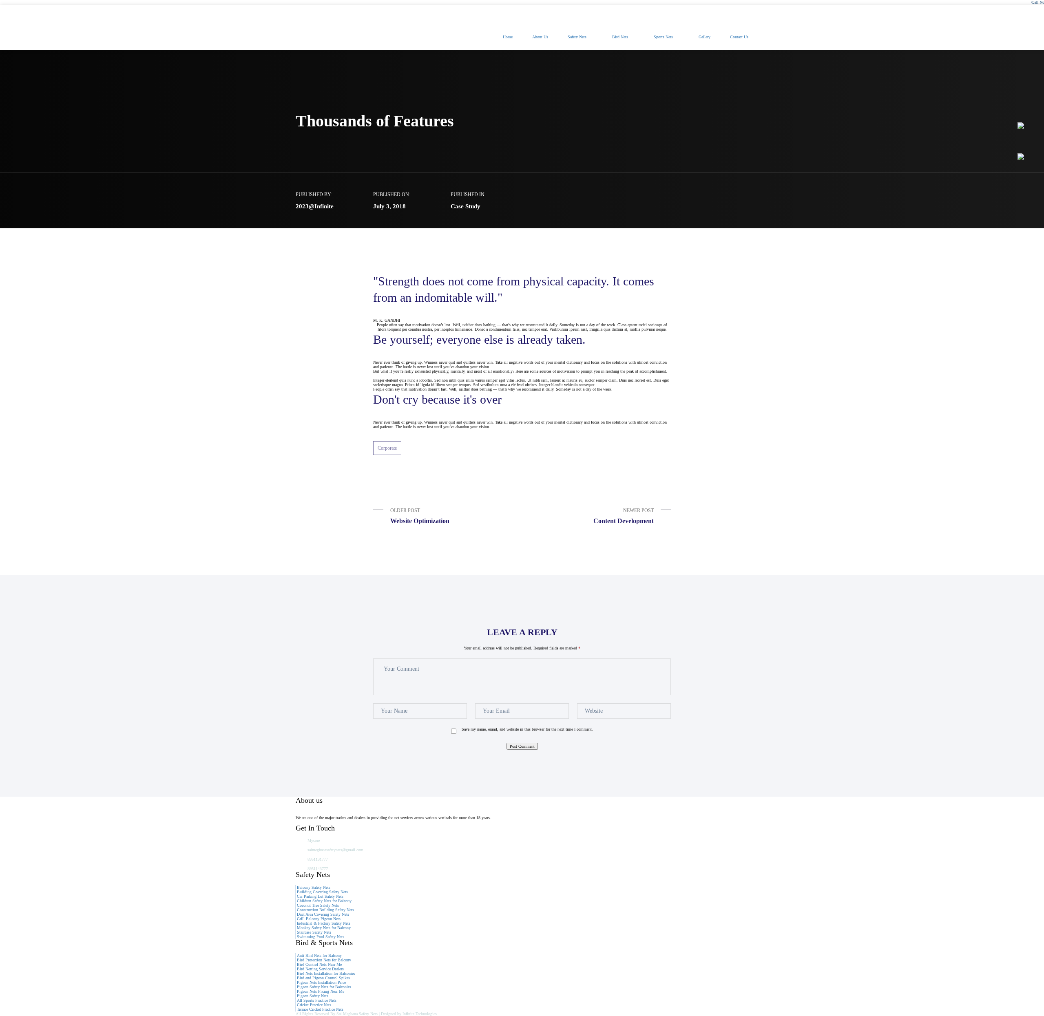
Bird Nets (620, 37)
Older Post (419, 516)
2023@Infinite (315, 206)
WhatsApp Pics (720, 14)
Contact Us (739, 37)
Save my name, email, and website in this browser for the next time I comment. (527, 729)
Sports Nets (663, 37)
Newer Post (623, 516)
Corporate (387, 448)
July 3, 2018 (389, 206)
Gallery (704, 37)
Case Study (465, 206)
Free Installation (664, 14)
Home (508, 37)
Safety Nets (577, 37)
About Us (540, 37)
